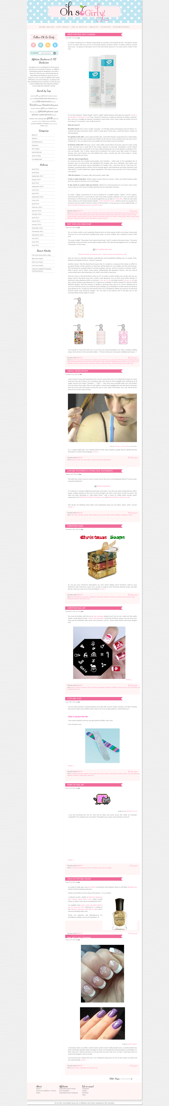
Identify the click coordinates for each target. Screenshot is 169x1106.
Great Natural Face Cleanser (81, 34)
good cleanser (110, 215)
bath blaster (77, 597)
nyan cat (104, 868)
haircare (100, 460)
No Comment (132, 357)
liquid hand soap (115, 361)
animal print (74, 773)
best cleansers (83, 213)
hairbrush (94, 460)
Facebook (85, 1089)
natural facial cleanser (124, 216)
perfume (123, 361)
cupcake (80, 515)
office (36, 119)
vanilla (130, 515)
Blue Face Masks (37, 259)
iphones (48, 115)
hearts (50, 108)
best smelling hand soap (132, 360)
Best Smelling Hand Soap (79, 224)
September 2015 (37, 186)
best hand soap (75, 360)
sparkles (69, 775)
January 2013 (36, 225)
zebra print (91, 775)
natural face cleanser (99, 216)
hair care (80, 460)
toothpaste (117, 515)
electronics (46, 101)
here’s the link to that (106, 201)
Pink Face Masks (37, 262)
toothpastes (124, 515)
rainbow (109, 868)
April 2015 (35, 193)
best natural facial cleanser (87, 215)
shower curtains (42, 124)
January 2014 (36, 211)
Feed (84, 1095)
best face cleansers (93, 213)
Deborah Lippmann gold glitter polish (84, 909)
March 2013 (36, 221)
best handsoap (94, 360)
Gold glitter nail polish (79, 879)
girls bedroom (37, 108)
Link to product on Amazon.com (90, 254)
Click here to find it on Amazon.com (92, 497)
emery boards (92, 773)
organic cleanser (103, 218)
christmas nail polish (111, 687)
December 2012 (37, 228)
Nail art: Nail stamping (95, 618)
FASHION (106, 27)
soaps (84, 598)
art (37, 96)
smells (128, 363)
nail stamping (98, 616)
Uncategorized (37, 159)
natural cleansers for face (85, 216)
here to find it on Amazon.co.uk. (119, 497)
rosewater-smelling (94, 363)
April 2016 (35, 183)
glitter (46, 108)
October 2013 (37, 214)
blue (57, 98)
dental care (96, 515)
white (42, 126)
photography (42, 119)
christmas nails (122, 687)
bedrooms (51, 99)
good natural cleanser (121, 215)
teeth (112, 515)
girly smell (88, 361)
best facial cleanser (104, 213)
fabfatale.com (132, 887)
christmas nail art (87, 687)
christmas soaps (130, 597)
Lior (79, 38)
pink (50, 118)
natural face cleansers (111, 216)
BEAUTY (94, 27)
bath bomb (93, 597)
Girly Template (64, 1091)
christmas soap (120, 597)
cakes (75, 515)
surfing (81, 775)
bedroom (43, 98)
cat (72, 868)
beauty (31, 98)
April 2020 (35, 173)
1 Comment (133, 211)
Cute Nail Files (74, 699)
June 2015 (35, 190)
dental (91, 515)
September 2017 (37, 176)
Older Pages (115, 1078)
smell (123, 363)
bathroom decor (52, 96)
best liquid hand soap (105, 360)
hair (76, 460)
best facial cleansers (116, 213)
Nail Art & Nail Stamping (79, 938)
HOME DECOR (46, 27)
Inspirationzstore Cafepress (68, 1093)
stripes (51, 123)
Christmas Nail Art (76, 608)
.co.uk (108, 280)
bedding (36, 98)
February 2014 (37, 207)
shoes (44, 121)
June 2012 (35, 242)
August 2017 (36, 180)
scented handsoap (117, 363)
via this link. (119, 199)
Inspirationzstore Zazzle (67, 1089)
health (108, 515)
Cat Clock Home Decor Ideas (41, 255)
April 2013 (35, 218)
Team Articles (36, 156)
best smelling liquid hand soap (75, 361)
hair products (87, 460)
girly (43, 108)
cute (38, 101)
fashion (54, 102)
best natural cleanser (129, 213)
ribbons (40, 121)
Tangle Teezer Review (77, 371)
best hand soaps (84, 360)
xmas (88, 598)
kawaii (54, 115)
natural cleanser (131, 215)
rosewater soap (83, 363)
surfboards (76, 775)
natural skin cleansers (92, 218)
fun (32, 108)
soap (131, 363)
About (38, 1089)
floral (33, 105)
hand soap (94, 361)
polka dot (55, 119)
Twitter (84, 1091)
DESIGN (34, 138)
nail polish (134, 687)
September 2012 (37, 235)
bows (33, 102)
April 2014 (35, 204)
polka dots (34, 121)
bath (72, 597)
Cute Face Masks (37, 265)
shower (48, 121)
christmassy (70, 598)
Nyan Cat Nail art (75, 785)
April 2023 (35, 169)
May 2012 (35, 245)
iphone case (52, 111)
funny (104, 515)
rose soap (132, 361)
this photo (91, 887)
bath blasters (85, 597)
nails (74, 689)
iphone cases (38, 115)
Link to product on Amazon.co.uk (114, 254)
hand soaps (101, 361)
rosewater (76, 363)
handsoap (108, 361)
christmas (113, 597)
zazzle (46, 126)
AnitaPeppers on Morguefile (120, 446)
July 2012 (35, 238)
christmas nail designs (98, 687)
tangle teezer (107, 460)
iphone (42, 111)
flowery (54, 105)
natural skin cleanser (79, 218)
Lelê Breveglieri (132, 1044)
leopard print (113, 773)
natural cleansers (72, 216)
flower (39, 105)
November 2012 (37, 231)
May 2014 (35, 200)
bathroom (44, 96)
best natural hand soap (118, 360)
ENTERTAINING (121, 27)
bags (39, 96)
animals (33, 96)
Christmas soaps (75, 526)
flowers (46, 105)
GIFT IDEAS (62, 27)
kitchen (32, 119)
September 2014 (37, 197)
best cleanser (74, 213)
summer (55, 123)
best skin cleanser (101, 215)
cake (72, 515)
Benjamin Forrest (132, 811)
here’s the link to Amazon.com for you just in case (85, 205)
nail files (124, 773)
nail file (119, 773)
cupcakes (85, 515)
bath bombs (99, 597)
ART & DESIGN (79, 27)
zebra (85, 775)
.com (101, 280)
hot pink (35, 112)
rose (128, 361)
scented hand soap (105, 363)
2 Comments (132, 933)
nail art (129, 687)
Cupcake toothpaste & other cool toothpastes (90, 471)
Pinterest (85, 1093)
